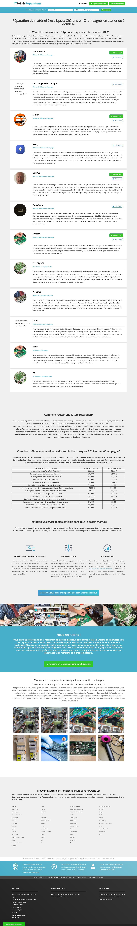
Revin (42, 840)
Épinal (13, 829)
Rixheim (43, 843)
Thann (72, 843)
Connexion (83, 3)
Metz (42, 815)
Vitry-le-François (103, 829)
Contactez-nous (16, 907)
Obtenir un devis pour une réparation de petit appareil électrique (68, 593)
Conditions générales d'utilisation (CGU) (24, 899)
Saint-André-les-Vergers (76, 809)
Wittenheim (102, 832)
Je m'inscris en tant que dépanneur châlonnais (69, 664)
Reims (42, 834)
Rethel (42, 837)
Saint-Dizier (73, 815)
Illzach (13, 840)
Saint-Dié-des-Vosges (76, 812)
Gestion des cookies (18, 905)
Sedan (72, 834)
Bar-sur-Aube (15, 812)
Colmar (14, 820)
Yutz (100, 834)
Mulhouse (43, 823)
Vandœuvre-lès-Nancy (105, 823)
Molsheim (43, 817)
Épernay (14, 826)
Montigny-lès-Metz (46, 820)
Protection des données (19, 902)
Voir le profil (118, 57)
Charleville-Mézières (17, 815)
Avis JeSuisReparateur (18, 915)
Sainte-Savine (73, 817)
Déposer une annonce (99, 4)
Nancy (42, 826)
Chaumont (15, 817)
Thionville (102, 809)
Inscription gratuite (118, 4)
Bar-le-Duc (15, 809)
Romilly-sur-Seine (75, 806)
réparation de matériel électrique (100, 569)
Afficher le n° (117, 53)
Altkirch (14, 806)
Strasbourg (73, 840)
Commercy (15, 823)
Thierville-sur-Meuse (105, 806)
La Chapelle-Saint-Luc (18, 843)
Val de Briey (102, 820)
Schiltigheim (73, 832)
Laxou (42, 806)
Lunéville (43, 812)
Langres (14, 846)
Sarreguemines (74, 826)
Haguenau (15, 834)
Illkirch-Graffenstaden (18, 837)
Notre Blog (15, 912)
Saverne (72, 829)
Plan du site (15, 918)
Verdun (101, 826)
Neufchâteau (44, 829)
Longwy (43, 809)
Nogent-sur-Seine (46, 832)
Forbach (14, 832)
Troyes (101, 817)
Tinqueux (101, 812)
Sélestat (72, 837)
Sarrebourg (73, 823)
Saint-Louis (73, 820)
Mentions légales (17, 910)
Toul (100, 815)
